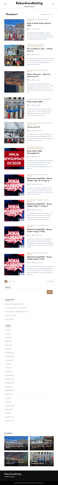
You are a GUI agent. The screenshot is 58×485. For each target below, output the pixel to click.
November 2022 (9, 405)
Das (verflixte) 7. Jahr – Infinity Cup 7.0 (16, 308)
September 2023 (9, 390)
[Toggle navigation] (5, 4)
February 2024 (9, 375)
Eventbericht (30, 44)
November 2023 (9, 383)
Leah (30, 29)
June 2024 (8, 367)
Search (7, 287)
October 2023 (9, 386)
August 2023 (9, 394)
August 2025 (9, 345)
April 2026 (8, 337)
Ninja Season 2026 (34, 102)
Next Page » (50, 281)
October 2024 (9, 360)
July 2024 (8, 364)
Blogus (33, 483)
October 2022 (9, 409)
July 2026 (8, 330)
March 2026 (8, 341)
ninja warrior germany (42, 19)
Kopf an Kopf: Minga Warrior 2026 (14, 304)
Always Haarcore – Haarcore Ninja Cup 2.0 (16, 311)
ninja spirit (33, 147)
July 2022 (8, 413)
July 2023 (8, 398)
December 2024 (9, 352)
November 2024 (9, 356)
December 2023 (9, 379)
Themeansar (40, 483)
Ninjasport (29, 20)
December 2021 (9, 417)
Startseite (44, 14)
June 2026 (8, 333)
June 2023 (8, 402)
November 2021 (9, 420)
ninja (28, 19)
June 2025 (8, 349)
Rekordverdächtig (29, 3)
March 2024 (8, 371)
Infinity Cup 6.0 (33, 127)
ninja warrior (33, 19)
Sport (34, 124)
